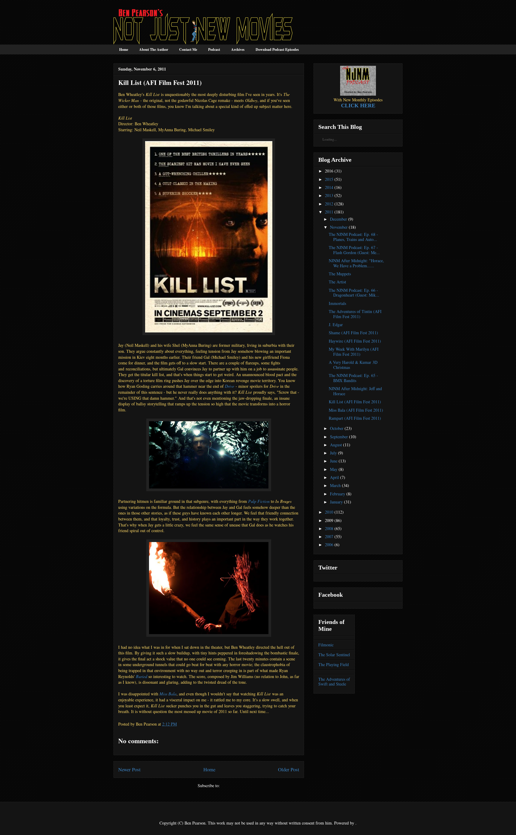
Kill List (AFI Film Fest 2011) (355, 401)
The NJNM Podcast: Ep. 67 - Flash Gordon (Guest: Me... (354, 250)
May (333, 469)
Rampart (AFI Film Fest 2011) (355, 418)
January (336, 502)
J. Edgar (336, 324)
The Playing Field (333, 664)
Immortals (337, 303)
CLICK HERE (358, 106)
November (339, 227)
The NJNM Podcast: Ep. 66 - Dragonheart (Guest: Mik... (354, 292)
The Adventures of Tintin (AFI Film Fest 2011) (355, 314)
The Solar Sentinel (334, 654)
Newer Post (129, 769)
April (334, 477)
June (333, 461)
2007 (329, 536)
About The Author (153, 49)
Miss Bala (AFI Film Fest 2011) (356, 410)
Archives (238, 49)
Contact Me (188, 49)
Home (123, 49)
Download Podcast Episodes (277, 49)
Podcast (214, 49)
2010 (329, 512)
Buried (141, 676)
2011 (329, 212)
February (337, 494)
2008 (329, 528)
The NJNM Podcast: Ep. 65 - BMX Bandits (353, 378)
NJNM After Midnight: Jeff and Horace (355, 391)
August (336, 445)
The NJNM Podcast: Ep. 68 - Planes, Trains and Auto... (353, 236)
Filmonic (326, 645)
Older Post (288, 769)
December (338, 219)
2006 (329, 544)
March (335, 485)
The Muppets (340, 274)
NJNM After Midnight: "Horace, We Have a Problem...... (356, 263)
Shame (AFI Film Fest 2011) (353, 332)
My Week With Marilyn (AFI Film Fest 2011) (354, 351)
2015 (329, 179)
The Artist (337, 282)
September (339, 436)
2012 (329, 204)
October (336, 428)
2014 (329, 187)
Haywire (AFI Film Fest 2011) (355, 341)
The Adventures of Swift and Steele (334, 681)
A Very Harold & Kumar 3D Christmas (353, 364)
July (333, 453)
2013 (329, 195)
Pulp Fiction (259, 501)
